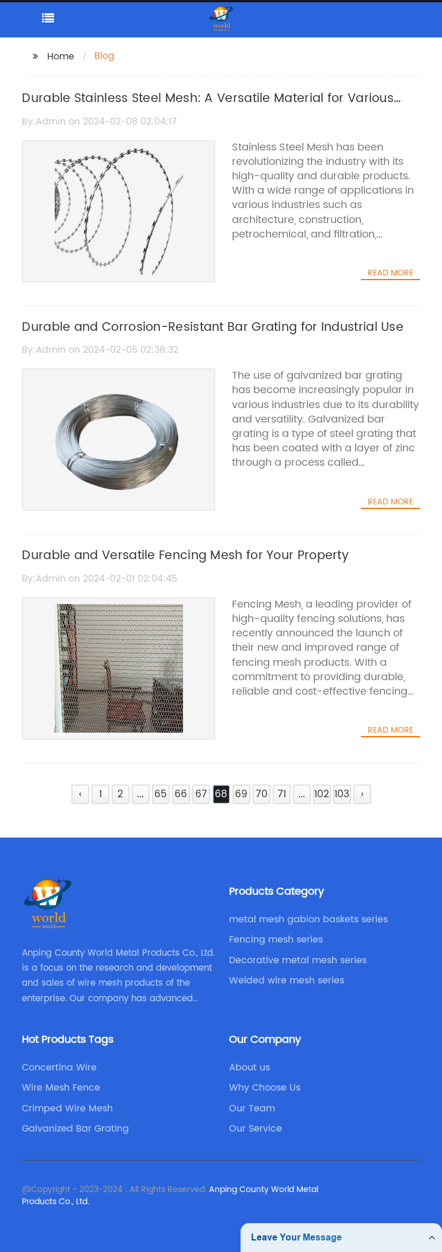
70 (262, 794)
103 (341, 794)
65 (160, 794)
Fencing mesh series (276, 939)
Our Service (255, 1128)
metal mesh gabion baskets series (308, 919)
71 (281, 794)
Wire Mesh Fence (61, 1088)
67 (201, 794)
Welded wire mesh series (286, 980)
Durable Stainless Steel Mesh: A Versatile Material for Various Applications (208, 108)
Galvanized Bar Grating (75, 1129)
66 (180, 794)
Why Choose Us (264, 1087)
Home (60, 56)
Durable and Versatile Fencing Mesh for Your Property (185, 555)
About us (249, 1067)
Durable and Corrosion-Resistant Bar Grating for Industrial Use (212, 327)
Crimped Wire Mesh (67, 1108)
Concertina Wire (59, 1067)
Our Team (252, 1108)
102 (321, 794)
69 (241, 794)
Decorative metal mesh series (298, 960)
